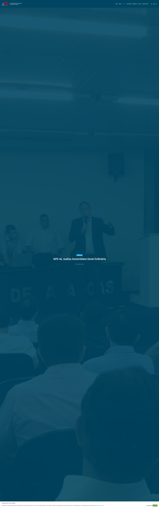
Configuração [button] (149, 505)
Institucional (79, 255)
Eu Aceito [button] (155, 505)
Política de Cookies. (100, 505)
